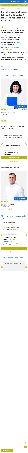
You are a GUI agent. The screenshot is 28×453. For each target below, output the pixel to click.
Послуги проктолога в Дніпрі (12, 258)
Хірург (9, 209)
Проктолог (3, 120)
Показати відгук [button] (7, 150)
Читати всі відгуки (14, 157)
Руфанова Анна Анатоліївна (12, 47)
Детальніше (18, 5)
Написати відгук (14, 161)
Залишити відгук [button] (7, 450)
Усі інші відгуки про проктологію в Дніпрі (13, 217)
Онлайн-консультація (21, 106)
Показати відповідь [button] (6, 45)
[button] (25, 443)
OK (23, 5)
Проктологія (4, 44)
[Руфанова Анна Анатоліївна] (14, 100)
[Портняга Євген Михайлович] (14, 191)
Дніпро (19, 42)
